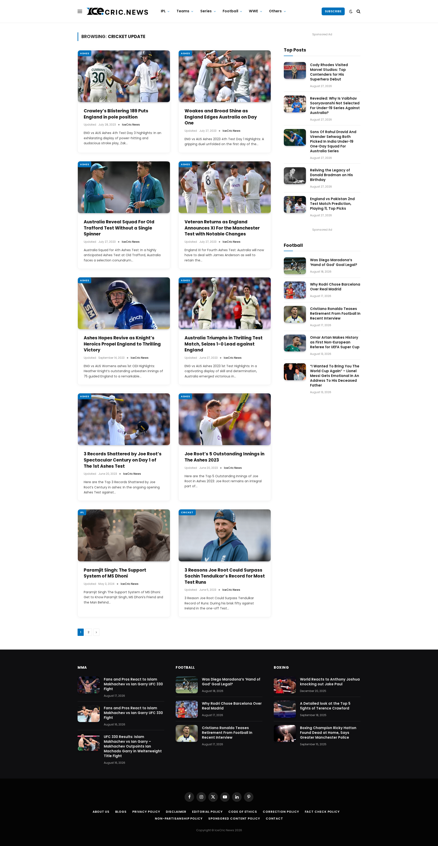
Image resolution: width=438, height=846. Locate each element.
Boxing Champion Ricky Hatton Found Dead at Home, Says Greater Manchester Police (328, 732)
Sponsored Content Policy (234, 818)
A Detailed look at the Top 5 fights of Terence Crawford (325, 706)
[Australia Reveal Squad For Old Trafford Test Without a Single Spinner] (124, 187)
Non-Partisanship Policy (179, 818)
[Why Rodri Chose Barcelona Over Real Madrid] (295, 290)
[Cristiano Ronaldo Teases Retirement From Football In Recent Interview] (295, 314)
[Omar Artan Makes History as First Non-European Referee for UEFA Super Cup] (295, 343)
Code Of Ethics (242, 812)
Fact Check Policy (322, 812)
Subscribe (333, 11)
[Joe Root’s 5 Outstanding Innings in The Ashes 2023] (225, 419)
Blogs (121, 812)
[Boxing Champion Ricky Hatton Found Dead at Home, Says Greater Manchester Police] (285, 733)
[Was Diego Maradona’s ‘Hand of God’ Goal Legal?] (295, 265)
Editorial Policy (207, 812)
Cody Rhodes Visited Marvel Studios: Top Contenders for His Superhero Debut (329, 72)
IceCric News (131, 124)
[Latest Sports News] (117, 11)
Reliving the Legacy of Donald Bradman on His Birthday (331, 175)
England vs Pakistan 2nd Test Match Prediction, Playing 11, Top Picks (332, 203)
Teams (183, 11)
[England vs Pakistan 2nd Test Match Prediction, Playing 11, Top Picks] (295, 204)
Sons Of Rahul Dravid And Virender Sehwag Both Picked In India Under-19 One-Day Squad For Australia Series (333, 141)
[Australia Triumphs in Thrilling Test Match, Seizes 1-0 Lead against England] (225, 303)
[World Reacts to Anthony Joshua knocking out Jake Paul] (285, 685)
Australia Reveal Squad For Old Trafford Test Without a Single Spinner (119, 228)
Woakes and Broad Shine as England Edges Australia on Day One (221, 117)
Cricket (187, 512)
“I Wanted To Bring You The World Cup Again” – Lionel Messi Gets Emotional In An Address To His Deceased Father (334, 376)
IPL (163, 11)
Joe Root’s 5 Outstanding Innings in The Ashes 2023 (224, 457)
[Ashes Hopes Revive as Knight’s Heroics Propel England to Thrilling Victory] (124, 303)
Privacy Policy (146, 812)
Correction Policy (281, 812)
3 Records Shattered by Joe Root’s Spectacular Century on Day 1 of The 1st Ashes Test (123, 460)
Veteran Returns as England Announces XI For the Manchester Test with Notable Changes (222, 228)
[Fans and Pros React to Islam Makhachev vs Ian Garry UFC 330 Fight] (89, 685)
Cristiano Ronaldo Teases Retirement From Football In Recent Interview (335, 313)
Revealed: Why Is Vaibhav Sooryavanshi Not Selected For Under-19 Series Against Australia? (335, 105)
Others (275, 11)
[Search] (358, 11)
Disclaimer (176, 812)
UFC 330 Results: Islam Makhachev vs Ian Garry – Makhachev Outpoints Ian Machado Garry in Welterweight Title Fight (133, 746)
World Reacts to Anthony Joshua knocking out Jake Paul (330, 681)
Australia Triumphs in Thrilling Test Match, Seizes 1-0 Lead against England (224, 344)
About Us (101, 812)
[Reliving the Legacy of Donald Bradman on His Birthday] (295, 175)
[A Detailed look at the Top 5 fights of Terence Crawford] (285, 709)
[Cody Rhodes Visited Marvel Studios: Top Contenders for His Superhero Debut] (295, 70)
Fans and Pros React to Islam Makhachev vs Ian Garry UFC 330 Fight (133, 684)
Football (230, 11)
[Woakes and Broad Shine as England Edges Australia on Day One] (225, 76)
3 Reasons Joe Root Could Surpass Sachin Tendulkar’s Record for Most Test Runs (225, 576)
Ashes (84, 53)
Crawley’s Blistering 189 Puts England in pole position (116, 114)
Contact (274, 818)
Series (206, 11)
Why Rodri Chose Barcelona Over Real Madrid (335, 286)
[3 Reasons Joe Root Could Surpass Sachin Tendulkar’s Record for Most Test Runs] (225, 535)
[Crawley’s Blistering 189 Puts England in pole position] (124, 76)
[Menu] (80, 11)
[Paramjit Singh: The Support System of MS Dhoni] (124, 535)
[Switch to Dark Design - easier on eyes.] (351, 11)
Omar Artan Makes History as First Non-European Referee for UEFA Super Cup (335, 342)
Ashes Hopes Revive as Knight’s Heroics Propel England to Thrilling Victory (122, 344)
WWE (253, 11)
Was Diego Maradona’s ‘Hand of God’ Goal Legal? (333, 262)
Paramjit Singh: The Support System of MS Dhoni (115, 573)
